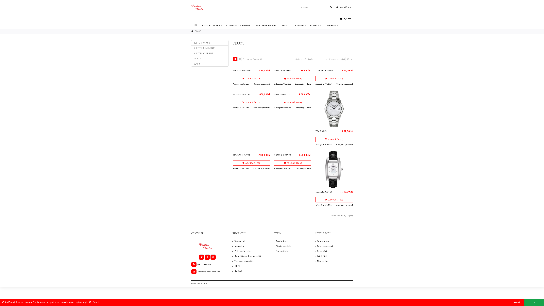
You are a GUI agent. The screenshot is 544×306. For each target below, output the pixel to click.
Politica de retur (242, 251)
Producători (282, 241)
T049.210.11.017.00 (282, 94)
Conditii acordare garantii (247, 256)
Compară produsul (261, 84)
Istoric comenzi (325, 246)
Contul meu (323, 241)
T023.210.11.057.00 (282, 155)
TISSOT (198, 31)
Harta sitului (282, 251)
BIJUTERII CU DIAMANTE (238, 25)
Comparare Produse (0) (252, 59)
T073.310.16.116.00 (323, 191)
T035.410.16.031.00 (324, 70)
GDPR (237, 266)
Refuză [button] (517, 302)
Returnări (322, 251)
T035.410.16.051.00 (241, 94)
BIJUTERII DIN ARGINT (267, 25)
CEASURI (299, 25)
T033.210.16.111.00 (282, 70)
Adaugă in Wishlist (241, 84)
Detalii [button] (96, 302)
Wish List (322, 256)
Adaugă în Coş (252, 78)
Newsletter (322, 261)
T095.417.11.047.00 (241, 155)
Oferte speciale (283, 246)
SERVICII (286, 25)
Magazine (332, 25)
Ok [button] (534, 302)
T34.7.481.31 (321, 131)
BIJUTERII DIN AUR (211, 25)
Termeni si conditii (244, 261)
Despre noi (316, 25)
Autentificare (345, 7)
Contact (238, 271)
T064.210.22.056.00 (241, 70)
